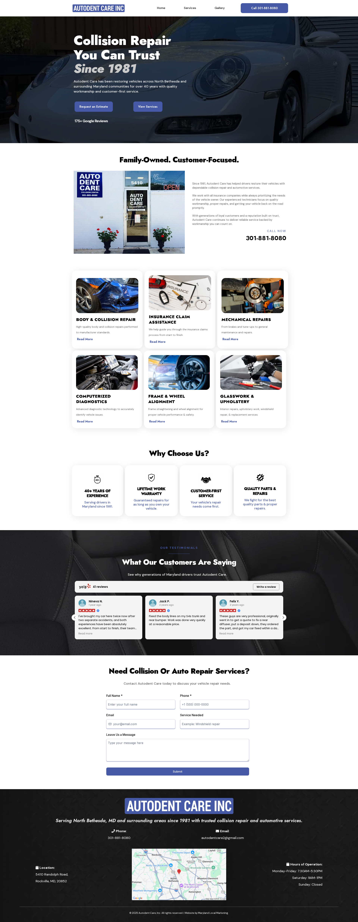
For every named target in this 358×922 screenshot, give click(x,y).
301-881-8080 (266, 238)
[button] (283, 617)
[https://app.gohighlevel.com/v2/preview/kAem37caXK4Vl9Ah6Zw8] (179, 805)
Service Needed (191, 715)
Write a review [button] (266, 587)
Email (110, 715)
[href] (179, 874)
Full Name (114, 696)
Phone (185, 696)
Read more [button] (156, 633)
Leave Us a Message (120, 735)
